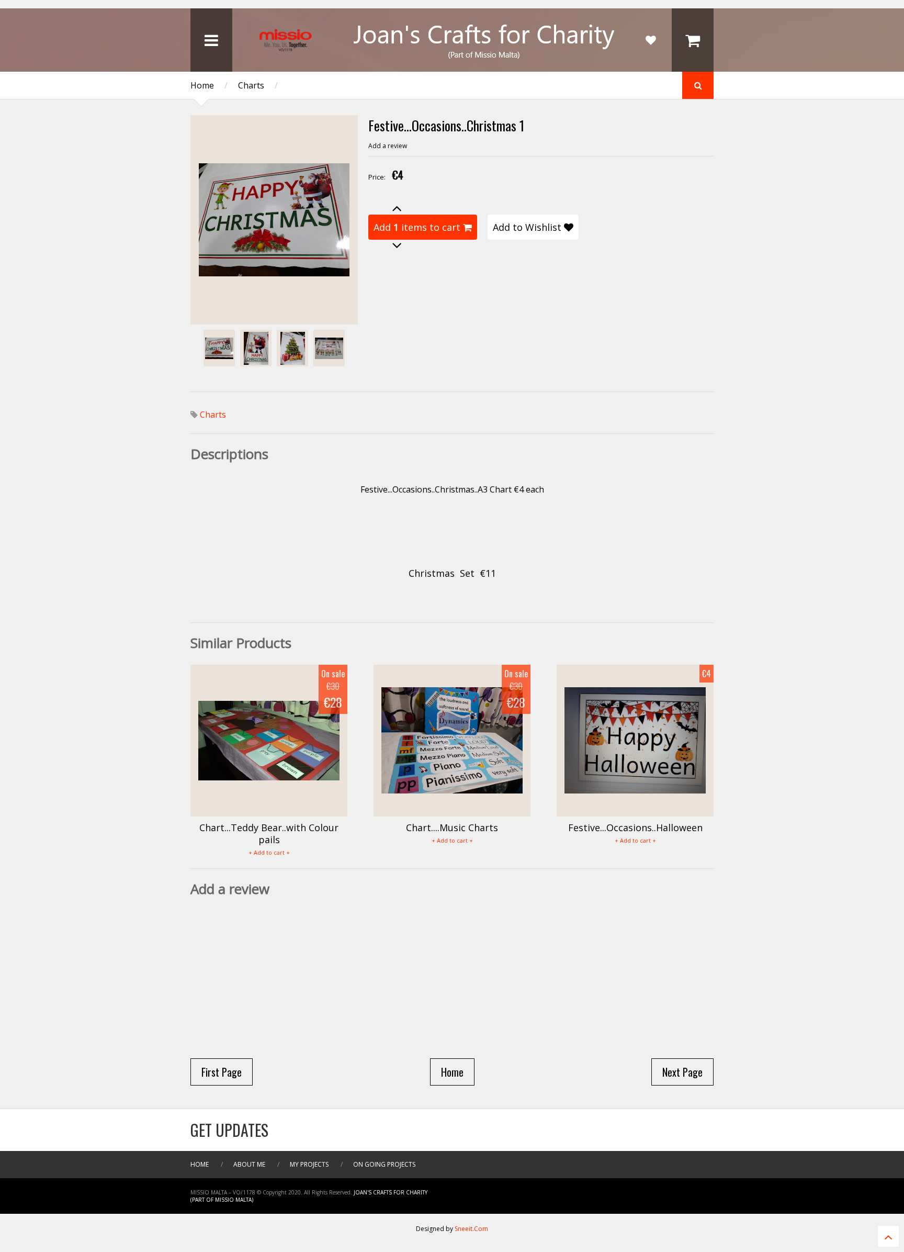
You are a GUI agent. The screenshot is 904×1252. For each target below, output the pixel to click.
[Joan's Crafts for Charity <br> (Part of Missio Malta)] (452, 61)
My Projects (309, 1164)
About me (249, 1164)
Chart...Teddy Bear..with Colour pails (268, 833)
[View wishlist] (651, 40)
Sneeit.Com (471, 1228)
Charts (251, 85)
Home (202, 85)
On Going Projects (384, 1164)
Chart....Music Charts (452, 827)
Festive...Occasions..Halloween (635, 827)
